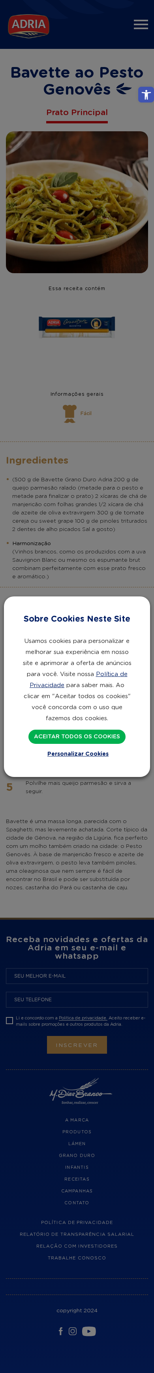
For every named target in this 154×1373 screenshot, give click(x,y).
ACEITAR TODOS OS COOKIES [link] (77, 737)
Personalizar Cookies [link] (78, 754)
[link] (146, 94)
